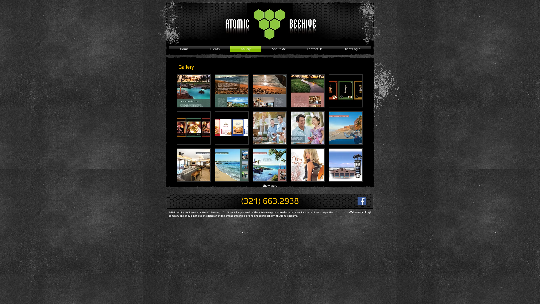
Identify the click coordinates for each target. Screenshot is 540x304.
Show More (269, 185)
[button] (194, 90)
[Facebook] (362, 201)
